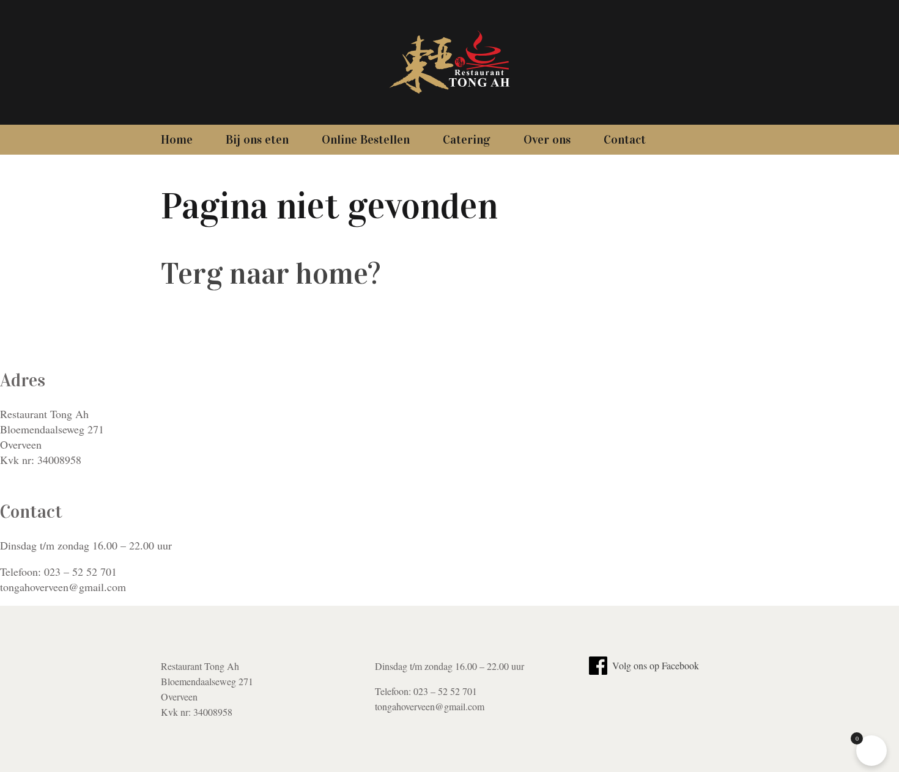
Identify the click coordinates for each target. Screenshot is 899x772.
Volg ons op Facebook (654, 665)
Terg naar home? (270, 273)
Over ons (547, 139)
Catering (466, 139)
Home (177, 139)
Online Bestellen (366, 139)
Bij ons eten (257, 139)
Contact (625, 139)
